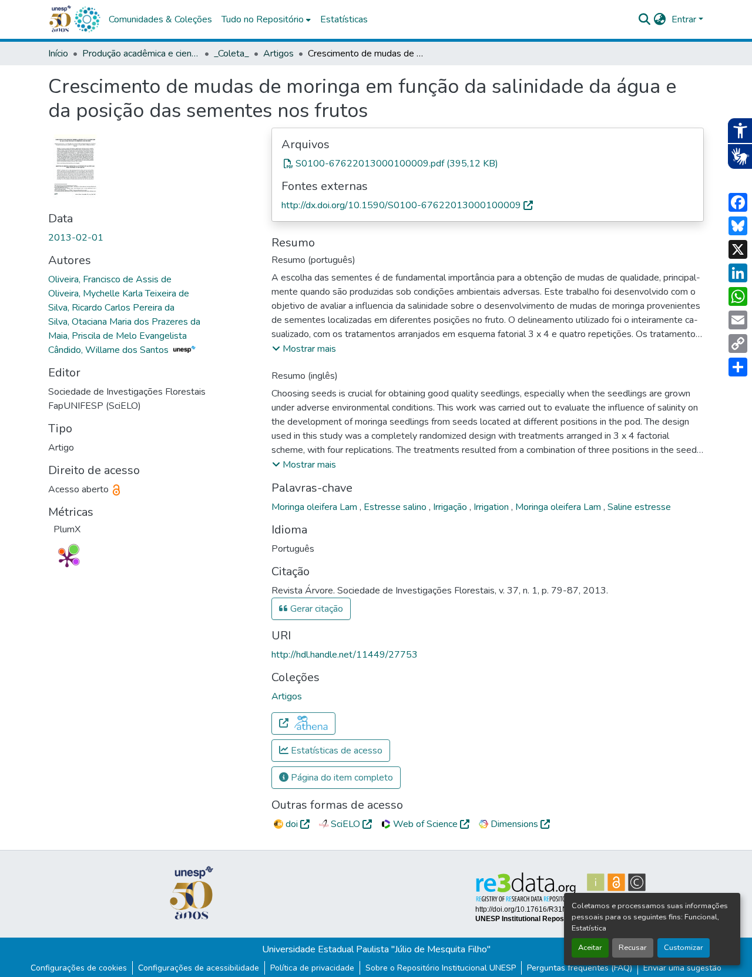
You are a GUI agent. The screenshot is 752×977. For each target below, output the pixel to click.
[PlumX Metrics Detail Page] (67, 559)
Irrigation (492, 507)
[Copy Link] (738, 343)
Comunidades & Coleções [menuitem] (160, 19)
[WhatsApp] (738, 296)
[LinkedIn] (738, 273)
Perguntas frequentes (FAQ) (579, 967)
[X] (738, 249)
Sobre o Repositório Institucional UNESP (440, 967)
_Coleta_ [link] (231, 53)
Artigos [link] (278, 53)
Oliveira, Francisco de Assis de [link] (110, 279)
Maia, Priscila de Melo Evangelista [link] (117, 335)
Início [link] (58, 53)
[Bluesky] (738, 226)
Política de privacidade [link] (312, 967)
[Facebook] (738, 202)
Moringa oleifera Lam (315, 507)
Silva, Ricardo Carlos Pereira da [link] (111, 307)
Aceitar (590, 947)
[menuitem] (266, 19)
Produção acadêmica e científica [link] (141, 53)
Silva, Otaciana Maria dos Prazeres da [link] (124, 321)
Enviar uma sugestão (682, 967)
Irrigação (451, 507)
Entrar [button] (685, 19)
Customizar (683, 947)
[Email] (738, 320)
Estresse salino (396, 507)
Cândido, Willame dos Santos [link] (109, 350)
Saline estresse (639, 507)
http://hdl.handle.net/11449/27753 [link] (344, 654)
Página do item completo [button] (340, 777)
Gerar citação (315, 608)
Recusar (633, 947)
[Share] (738, 367)
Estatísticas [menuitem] (344, 19)
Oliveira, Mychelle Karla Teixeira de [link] (118, 293)
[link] (487, 163)
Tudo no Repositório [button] (262, 19)
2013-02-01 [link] (75, 237)
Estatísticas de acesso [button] (335, 750)
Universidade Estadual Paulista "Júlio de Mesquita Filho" (376, 949)
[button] (87, 19)
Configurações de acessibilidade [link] (198, 967)
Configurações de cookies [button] (79, 967)
